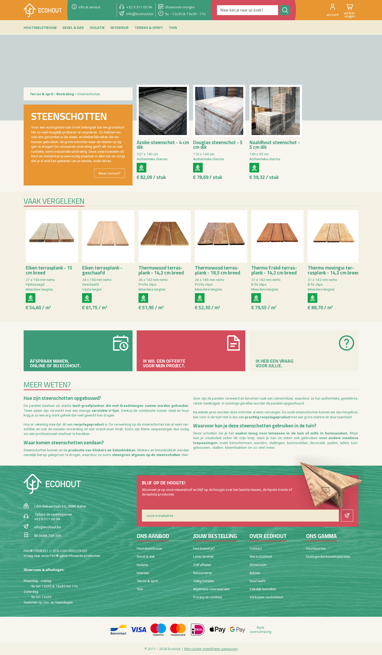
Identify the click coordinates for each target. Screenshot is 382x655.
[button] (332, 10)
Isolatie (142, 565)
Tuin (140, 589)
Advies (254, 573)
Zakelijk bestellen (262, 589)
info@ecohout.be (47, 527)
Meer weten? (109, 173)
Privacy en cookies (207, 597)
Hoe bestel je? (204, 548)
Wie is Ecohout (260, 556)
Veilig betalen (203, 581)
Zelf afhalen (202, 565)
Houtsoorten (316, 548)
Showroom (257, 565)
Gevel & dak (146, 556)
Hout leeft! (257, 581)
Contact (255, 548)
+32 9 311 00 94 (47, 519)
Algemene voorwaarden (211, 589)
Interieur (143, 573)
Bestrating (65, 94)
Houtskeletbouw (149, 548)
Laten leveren (203, 556)
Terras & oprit (41, 94)
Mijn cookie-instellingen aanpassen (211, 648)
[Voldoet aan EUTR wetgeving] (141, 167)
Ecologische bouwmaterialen (328, 556)
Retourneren (202, 573)
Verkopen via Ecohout (266, 597)
